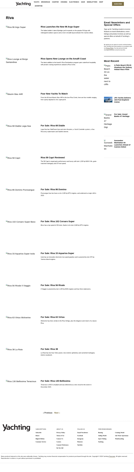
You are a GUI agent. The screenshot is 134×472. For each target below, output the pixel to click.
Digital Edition (40, 439)
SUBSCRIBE (118, 4)
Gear (83, 2)
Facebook (80, 435)
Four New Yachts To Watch (54, 93)
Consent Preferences (62, 445)
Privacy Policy (109, 48)
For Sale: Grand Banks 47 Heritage (121, 115)
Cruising (64, 2)
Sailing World (102, 435)
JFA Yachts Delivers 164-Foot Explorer (122, 100)
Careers (59, 442)
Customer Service (41, 442)
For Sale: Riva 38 (49, 349)
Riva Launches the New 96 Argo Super (60, 26)
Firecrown (112, 456)
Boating (100, 432)
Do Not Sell (60, 448)
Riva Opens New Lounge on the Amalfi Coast (63, 58)
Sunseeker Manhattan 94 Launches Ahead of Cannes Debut (122, 144)
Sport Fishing (102, 439)
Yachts (36, 2)
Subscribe (38, 432)
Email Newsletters (82, 432)
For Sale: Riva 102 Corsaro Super (58, 221)
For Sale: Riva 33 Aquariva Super (57, 253)
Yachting (100, 442)
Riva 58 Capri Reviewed (53, 157)
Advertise (38, 6)
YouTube (79, 445)
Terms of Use (60, 435)
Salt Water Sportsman (121, 435)
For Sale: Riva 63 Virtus (53, 317)
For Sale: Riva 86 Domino (53, 189)
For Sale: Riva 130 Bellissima (55, 381)
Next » (57, 413)
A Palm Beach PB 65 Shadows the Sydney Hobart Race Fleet (123, 67)
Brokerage (45, 2)
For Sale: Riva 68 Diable (53, 125)
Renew (38, 435)
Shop (101, 2)
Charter (55, 2)
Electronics (74, 2)
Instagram (80, 439)
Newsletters (92, 2)
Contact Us (60, 439)
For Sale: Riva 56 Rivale (53, 285)
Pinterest (80, 442)
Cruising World (119, 432)
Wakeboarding (119, 439)
